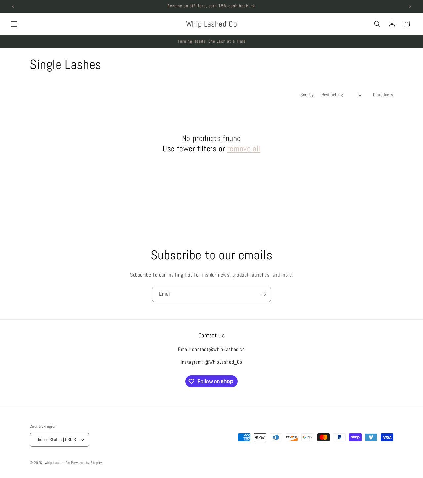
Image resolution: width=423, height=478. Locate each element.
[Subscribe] (263, 294)
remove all (243, 148)
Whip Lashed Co (57, 463)
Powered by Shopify (86, 463)
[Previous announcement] (13, 6)
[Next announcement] (410, 6)
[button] (14, 24)
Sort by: (307, 95)
